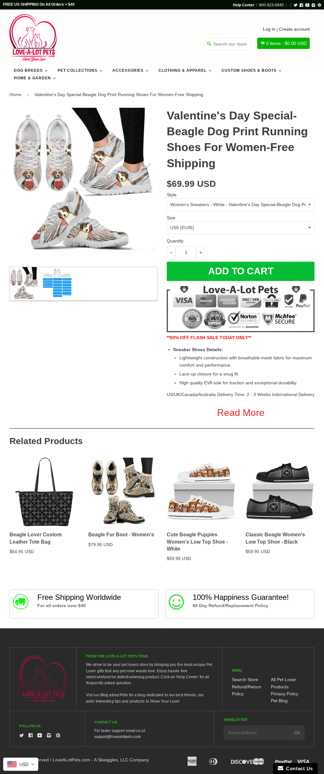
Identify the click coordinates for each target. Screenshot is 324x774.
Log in (269, 29)
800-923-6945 (271, 5)
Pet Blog (279, 700)
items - (286, 43)
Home (15, 94)
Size (171, 217)
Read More (241, 412)
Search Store (245, 679)
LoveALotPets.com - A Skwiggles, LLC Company (101, 759)
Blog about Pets (114, 695)
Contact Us (298, 768)
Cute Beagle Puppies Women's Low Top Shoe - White (197, 542)
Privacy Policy (284, 693)
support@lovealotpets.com (117, 736)
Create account (294, 29)
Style (172, 194)
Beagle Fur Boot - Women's (121, 534)
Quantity (175, 240)
